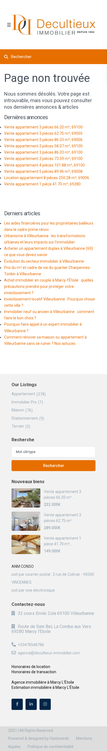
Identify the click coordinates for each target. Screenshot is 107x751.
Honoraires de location (31, 666)
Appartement (23, 394)
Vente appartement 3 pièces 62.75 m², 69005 (43, 133)
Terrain (18, 426)
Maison (18, 410)
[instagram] (45, 704)
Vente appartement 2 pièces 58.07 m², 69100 (43, 146)
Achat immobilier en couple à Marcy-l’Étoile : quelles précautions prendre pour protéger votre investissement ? (48, 286)
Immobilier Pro (24, 402)
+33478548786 (31, 645)
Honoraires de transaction (34, 672)
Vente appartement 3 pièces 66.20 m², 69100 (43, 127)
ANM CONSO (23, 566)
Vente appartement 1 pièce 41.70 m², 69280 (42, 184)
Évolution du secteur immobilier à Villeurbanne (44, 261)
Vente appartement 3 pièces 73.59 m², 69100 (43, 158)
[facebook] (17, 704)
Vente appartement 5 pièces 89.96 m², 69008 (43, 171)
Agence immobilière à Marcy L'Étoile (43, 682)
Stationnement (25, 418)
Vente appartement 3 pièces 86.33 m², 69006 (43, 139)
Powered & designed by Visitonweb (38, 738)
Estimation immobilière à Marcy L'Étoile (45, 687)
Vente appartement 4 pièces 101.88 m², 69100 (44, 165)
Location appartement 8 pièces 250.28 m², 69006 (46, 178)
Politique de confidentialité (51, 746)
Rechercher (53, 465)
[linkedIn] (31, 704)
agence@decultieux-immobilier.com (49, 653)
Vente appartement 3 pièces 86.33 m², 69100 (43, 152)
